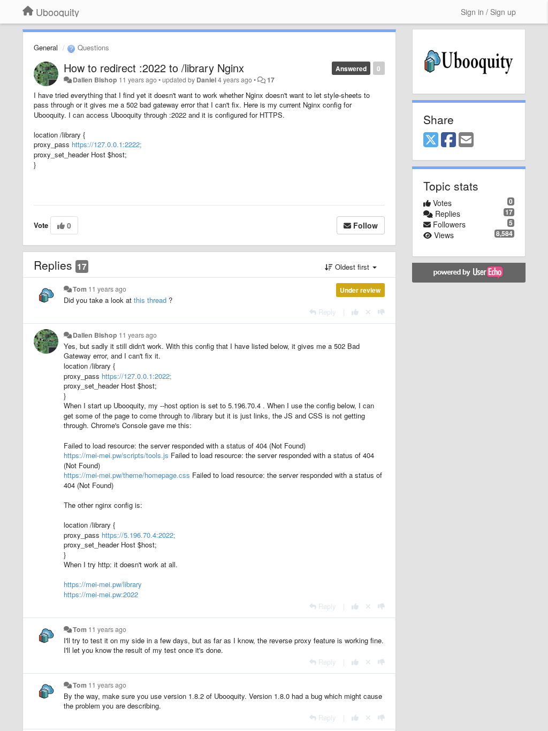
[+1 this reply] (355, 312)
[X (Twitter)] (430, 140)
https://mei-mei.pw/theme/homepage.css (127, 475)
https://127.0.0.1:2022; (137, 376)
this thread (150, 300)
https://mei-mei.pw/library (103, 584)
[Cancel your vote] (368, 312)
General (46, 47)
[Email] (466, 140)
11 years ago (107, 289)
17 (271, 80)
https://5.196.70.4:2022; (139, 535)
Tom (80, 289)
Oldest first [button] (352, 267)
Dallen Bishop (95, 80)
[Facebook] (448, 140)
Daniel (206, 80)
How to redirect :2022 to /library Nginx (154, 67)
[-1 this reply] (381, 312)
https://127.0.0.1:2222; (107, 144)
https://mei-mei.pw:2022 (101, 594)
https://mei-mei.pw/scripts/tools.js (116, 455)
